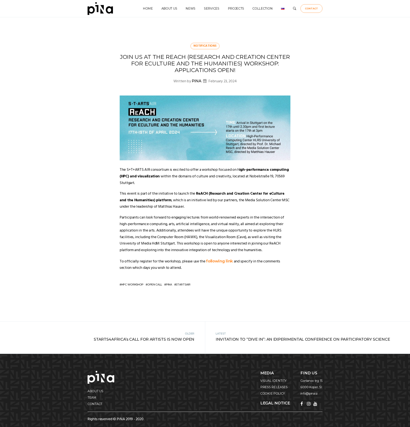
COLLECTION (262, 8)
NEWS (190, 8)
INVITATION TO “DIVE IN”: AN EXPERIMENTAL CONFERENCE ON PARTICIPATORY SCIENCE (303, 339)
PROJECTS (236, 8)
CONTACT (311, 8)
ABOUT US (169, 8)
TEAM (92, 397)
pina (169, 284)
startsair (183, 284)
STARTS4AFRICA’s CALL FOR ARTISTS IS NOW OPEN (144, 339)
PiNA (196, 81)
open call (154, 284)
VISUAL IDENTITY (273, 381)
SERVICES (211, 8)
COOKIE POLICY (272, 393)
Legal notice (275, 403)
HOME (148, 8)
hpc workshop (132, 284)
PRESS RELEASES (274, 387)
